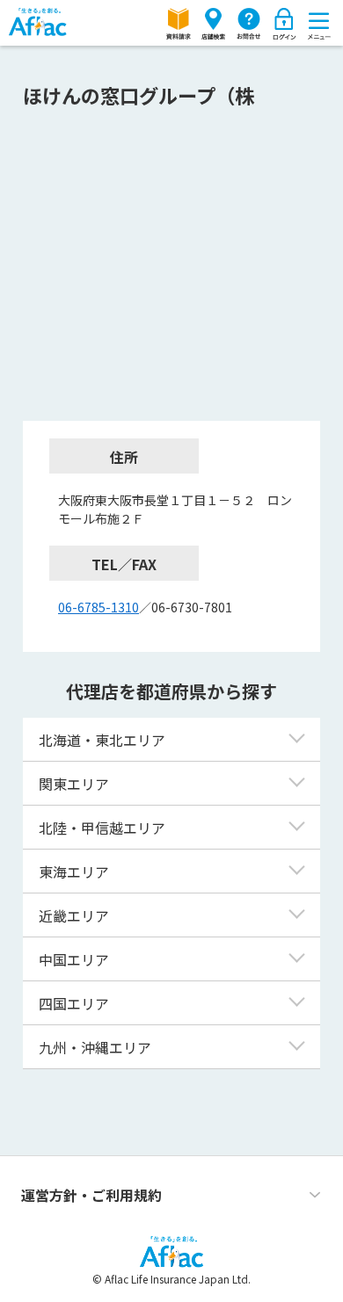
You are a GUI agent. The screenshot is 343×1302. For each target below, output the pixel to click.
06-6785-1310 (98, 607)
